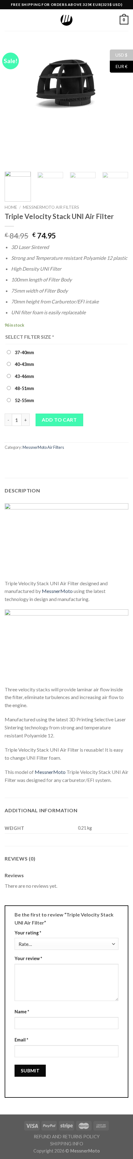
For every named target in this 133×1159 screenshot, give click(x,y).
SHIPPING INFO (66, 1143)
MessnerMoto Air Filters (51, 207)
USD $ (118, 55)
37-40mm (24, 352)
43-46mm (24, 376)
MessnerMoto (57, 591)
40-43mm (24, 364)
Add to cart (59, 420)
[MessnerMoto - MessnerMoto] (66, 20)
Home (11, 207)
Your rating (28, 932)
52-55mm (24, 400)
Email (21, 1039)
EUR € (118, 66)
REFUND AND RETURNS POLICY (67, 1136)
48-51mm (24, 388)
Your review (28, 958)
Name (22, 1011)
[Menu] (8, 20)
